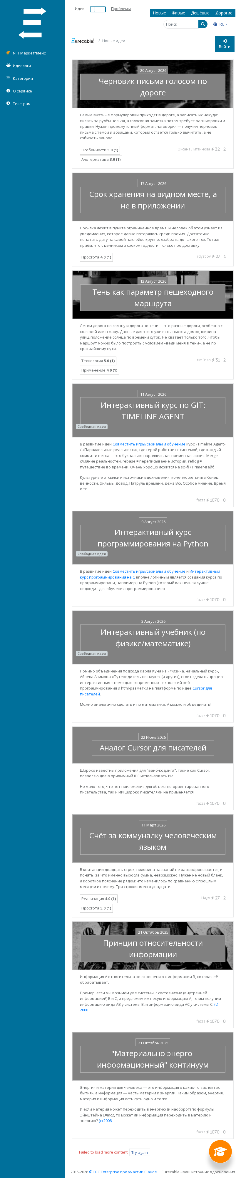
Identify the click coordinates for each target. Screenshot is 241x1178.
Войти (224, 46)
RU (222, 24)
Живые (178, 13)
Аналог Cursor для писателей (153, 747)
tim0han (208, 359)
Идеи (80, 8)
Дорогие (223, 13)
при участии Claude (138, 1171)
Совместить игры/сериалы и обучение (149, 444)
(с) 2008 (105, 1120)
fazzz (208, 500)
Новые (159, 13)
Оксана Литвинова (199, 149)
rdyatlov (208, 256)
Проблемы (121, 8)
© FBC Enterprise (104, 1171)
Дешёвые (200, 13)
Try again (139, 1152)
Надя (210, 897)
